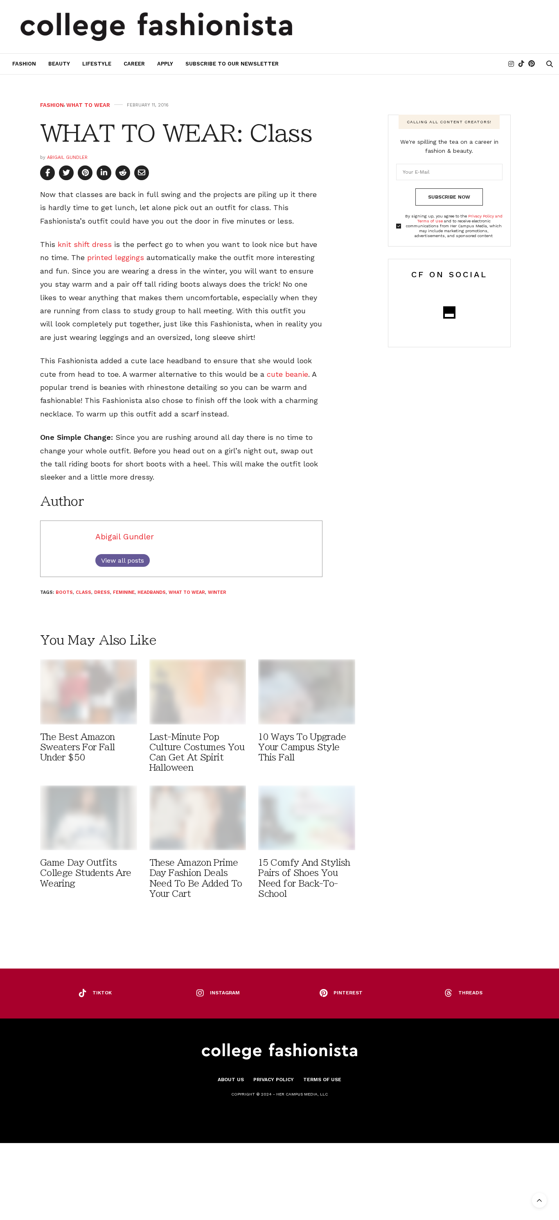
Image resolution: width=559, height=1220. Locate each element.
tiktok (102, 993)
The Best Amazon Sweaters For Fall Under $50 (77, 747)
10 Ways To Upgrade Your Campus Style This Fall (302, 747)
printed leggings (115, 257)
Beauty (59, 64)
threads (470, 993)
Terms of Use (322, 1079)
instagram (225, 993)
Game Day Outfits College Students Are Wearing (85, 872)
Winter (217, 592)
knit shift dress (85, 244)
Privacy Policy (273, 1079)
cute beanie (287, 374)
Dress (102, 592)
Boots (64, 592)
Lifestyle (96, 64)
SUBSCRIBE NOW (449, 197)
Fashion (24, 64)
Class (83, 592)
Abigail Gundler (67, 157)
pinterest (348, 993)
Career (134, 64)
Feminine (124, 592)
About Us (231, 1079)
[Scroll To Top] (539, 1200)
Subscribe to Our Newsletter (232, 64)
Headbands (151, 592)
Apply (165, 64)
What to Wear (88, 105)
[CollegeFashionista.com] (156, 26)
